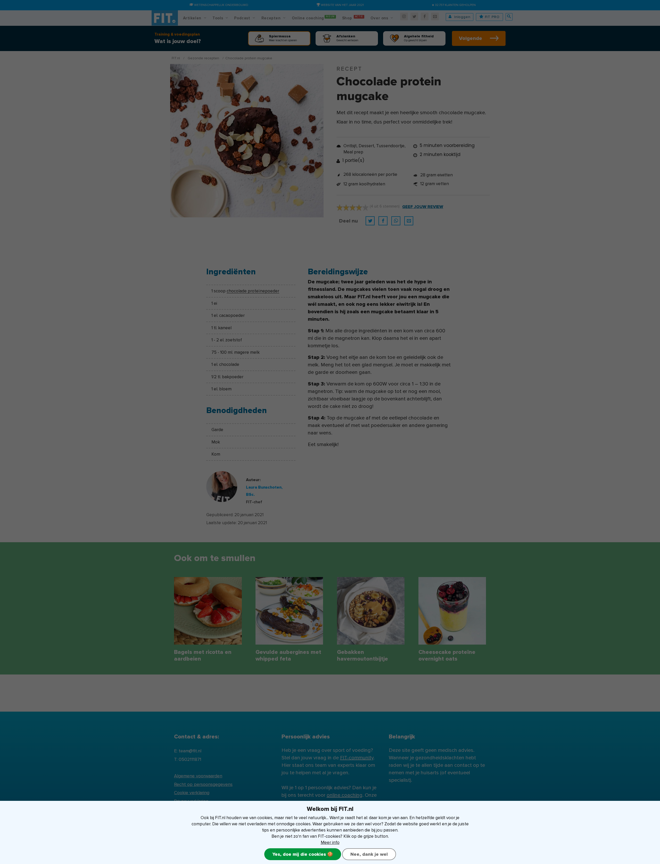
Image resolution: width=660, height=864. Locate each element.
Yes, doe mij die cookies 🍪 (303, 854)
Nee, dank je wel (369, 854)
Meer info (330, 842)
